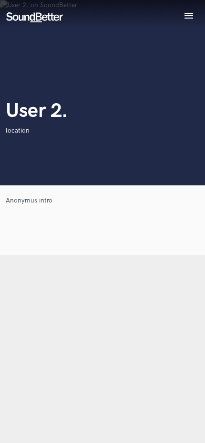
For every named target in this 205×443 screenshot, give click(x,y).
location (18, 130)
